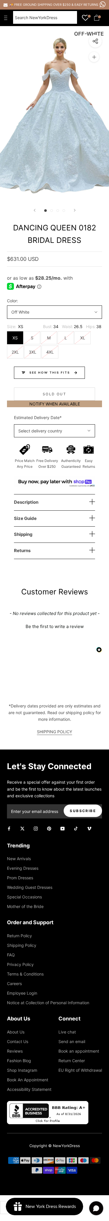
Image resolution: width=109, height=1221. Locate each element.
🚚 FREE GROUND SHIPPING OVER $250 (40, 5)
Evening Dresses (22, 868)
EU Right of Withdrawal (80, 1070)
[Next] (75, 210)
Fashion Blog (19, 1060)
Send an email (71, 1041)
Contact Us (17, 1041)
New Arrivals (19, 858)
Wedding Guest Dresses (29, 887)
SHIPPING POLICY (54, 731)
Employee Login (22, 993)
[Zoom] (94, 57)
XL (82, 337)
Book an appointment (78, 1051)
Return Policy (19, 935)
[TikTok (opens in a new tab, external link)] (76, 828)
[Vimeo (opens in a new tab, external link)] (89, 828)
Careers (14, 983)
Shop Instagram (22, 1070)
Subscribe (83, 811)
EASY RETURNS (86, 5)
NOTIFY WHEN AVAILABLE (54, 403)
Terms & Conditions (25, 973)
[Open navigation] (7, 17)
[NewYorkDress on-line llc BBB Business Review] (47, 1104)
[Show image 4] (63, 210)
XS (15, 337)
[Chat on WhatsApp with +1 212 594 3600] (103, 4)
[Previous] (34, 210)
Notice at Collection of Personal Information (48, 1002)
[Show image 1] (45, 210)
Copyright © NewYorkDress (54, 1145)
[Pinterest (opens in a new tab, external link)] (49, 828)
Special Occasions (24, 896)
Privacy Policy (20, 964)
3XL (32, 352)
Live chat (67, 1031)
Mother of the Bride (25, 906)
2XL (15, 352)
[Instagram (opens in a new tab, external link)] (36, 828)
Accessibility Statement (29, 1089)
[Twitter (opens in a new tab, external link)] (22, 828)
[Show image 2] (51, 210)
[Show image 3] (57, 210)
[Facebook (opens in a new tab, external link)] (9, 828)
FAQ (11, 954)
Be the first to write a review (55, 626)
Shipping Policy (21, 945)
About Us (15, 1031)
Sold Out (54, 394)
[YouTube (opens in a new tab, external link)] (62, 828)
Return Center (71, 1060)
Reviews (15, 1051)
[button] (54, 625)
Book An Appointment (27, 1079)
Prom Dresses (20, 877)
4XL (50, 352)
